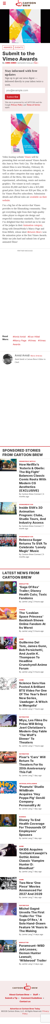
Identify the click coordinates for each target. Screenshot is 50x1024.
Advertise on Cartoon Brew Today (25, 1009)
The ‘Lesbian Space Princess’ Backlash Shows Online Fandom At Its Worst (32, 620)
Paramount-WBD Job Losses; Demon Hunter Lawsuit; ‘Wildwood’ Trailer (33, 953)
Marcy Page (20, 340)
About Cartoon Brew (19, 994)
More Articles (36, 356)
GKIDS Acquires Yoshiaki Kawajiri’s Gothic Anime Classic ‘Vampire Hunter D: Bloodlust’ (33, 859)
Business (22, 816)
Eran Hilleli (34, 336)
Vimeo (28, 157)
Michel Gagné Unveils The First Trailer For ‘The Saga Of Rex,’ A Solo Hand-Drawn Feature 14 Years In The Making (33, 920)
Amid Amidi (10, 63)
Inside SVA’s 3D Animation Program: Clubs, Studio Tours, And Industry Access (32, 515)
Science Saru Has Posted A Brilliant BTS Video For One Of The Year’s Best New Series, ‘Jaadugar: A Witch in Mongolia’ (33, 694)
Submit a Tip (11, 998)
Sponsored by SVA (26, 504)
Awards (8, 47)
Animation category (32, 225)
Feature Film (24, 905)
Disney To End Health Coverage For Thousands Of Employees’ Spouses (32, 827)
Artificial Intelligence (28, 783)
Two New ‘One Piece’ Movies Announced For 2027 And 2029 (30, 888)
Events (19, 47)
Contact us (25, 1001)
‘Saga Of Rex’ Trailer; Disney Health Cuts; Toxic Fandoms (33, 592)
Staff (35, 994)
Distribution (24, 717)
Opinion (22, 609)
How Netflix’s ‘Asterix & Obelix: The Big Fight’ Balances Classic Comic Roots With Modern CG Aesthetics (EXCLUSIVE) (32, 477)
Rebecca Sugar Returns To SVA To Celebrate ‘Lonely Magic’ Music (33, 545)
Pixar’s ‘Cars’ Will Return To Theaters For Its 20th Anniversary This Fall (32, 764)
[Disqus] (25, 401)
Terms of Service (33, 105)
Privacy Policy (17, 105)
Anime (21, 639)
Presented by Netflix (27, 461)
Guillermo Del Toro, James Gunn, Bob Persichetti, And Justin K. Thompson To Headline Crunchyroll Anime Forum (33, 655)
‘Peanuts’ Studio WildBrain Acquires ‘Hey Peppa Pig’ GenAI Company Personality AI (32, 796)
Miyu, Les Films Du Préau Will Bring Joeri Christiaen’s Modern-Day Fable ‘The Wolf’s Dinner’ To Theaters (33, 731)
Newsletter (24, 584)
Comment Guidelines (31, 998)
